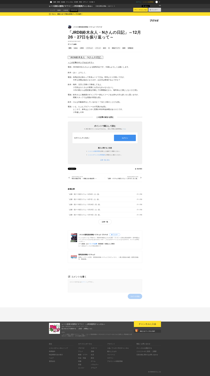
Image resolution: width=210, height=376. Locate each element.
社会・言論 (82, 358)
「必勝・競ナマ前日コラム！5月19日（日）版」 (84, 215)
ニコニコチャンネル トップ (58, 348)
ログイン (138, 2)
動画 (54, 2)
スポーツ (110, 6)
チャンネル (69, 2)
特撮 (79, 361)
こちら (124, 129)
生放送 (63, 2)
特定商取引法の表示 (56, 355)
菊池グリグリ (116, 48)
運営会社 (52, 361)
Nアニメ (85, 2)
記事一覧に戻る (105, 160)
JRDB (82, 48)
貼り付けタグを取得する (69, 328)
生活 (92, 355)
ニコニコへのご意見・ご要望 (146, 351)
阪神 (124, 48)
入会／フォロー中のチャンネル (118, 348)
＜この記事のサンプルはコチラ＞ (81, 62)
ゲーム (93, 361)
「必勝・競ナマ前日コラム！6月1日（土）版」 (84, 199)
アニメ (80, 351)
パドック (98, 48)
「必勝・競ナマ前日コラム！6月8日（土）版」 (84, 194)
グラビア (94, 368)
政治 (92, 358)
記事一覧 (105, 222)
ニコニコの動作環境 (94, 151)
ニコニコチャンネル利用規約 (96, 155)
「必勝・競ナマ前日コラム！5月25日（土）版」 (84, 209)
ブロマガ (74, 10)
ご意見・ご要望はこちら (85, 328)
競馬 (70, 48)
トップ (52, 10)
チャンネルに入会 (140, 10)
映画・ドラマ (82, 355)
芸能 (92, 351)
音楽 (79, 364)
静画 (58, 2)
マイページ (111, 355)
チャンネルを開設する (144, 348)
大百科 (76, 2)
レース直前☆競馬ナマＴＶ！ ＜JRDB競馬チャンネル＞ (71, 6)
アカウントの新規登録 (115, 361)
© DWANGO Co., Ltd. (154, 372)
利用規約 (52, 351)
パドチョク (89, 48)
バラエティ (95, 364)
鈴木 (104, 48)
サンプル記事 (93, 243)
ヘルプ (51, 358)
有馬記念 (130, 48)
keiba (75, 48)
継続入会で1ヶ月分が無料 (147, 331)
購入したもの (111, 351)
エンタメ (81, 368)
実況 (80, 2)
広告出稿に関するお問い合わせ (147, 355)
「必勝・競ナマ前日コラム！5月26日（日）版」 (84, 204)
